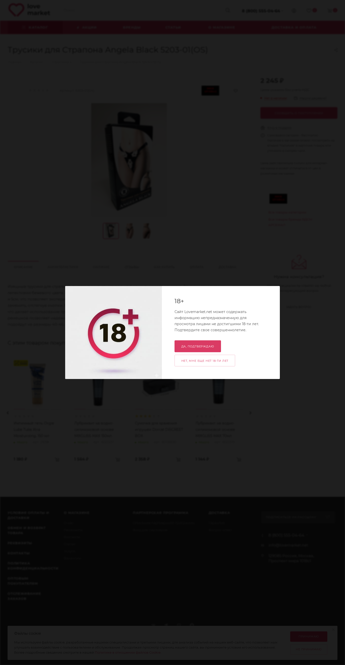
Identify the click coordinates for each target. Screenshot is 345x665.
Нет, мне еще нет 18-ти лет (205, 361)
